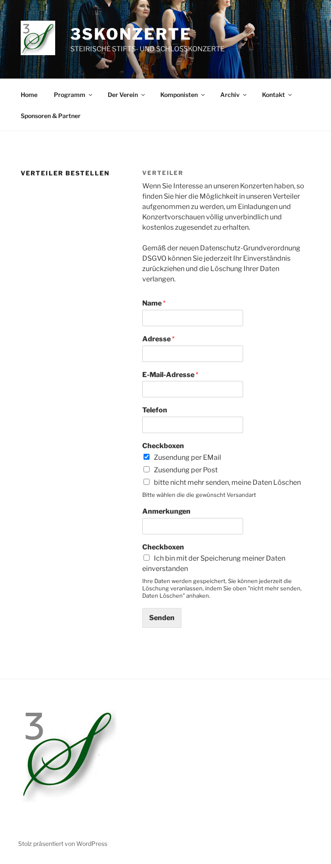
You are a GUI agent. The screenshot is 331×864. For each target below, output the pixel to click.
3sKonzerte (131, 34)
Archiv (230, 94)
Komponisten (179, 94)
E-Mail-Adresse (170, 375)
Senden (162, 618)
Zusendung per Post (186, 470)
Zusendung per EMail (187, 457)
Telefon (154, 410)
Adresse (158, 339)
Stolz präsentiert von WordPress (62, 843)
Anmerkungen (166, 511)
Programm (69, 94)
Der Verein (123, 94)
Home (29, 94)
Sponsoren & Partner (51, 115)
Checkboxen (163, 446)
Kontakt (273, 94)
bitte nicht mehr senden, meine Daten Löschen (227, 482)
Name (154, 303)
